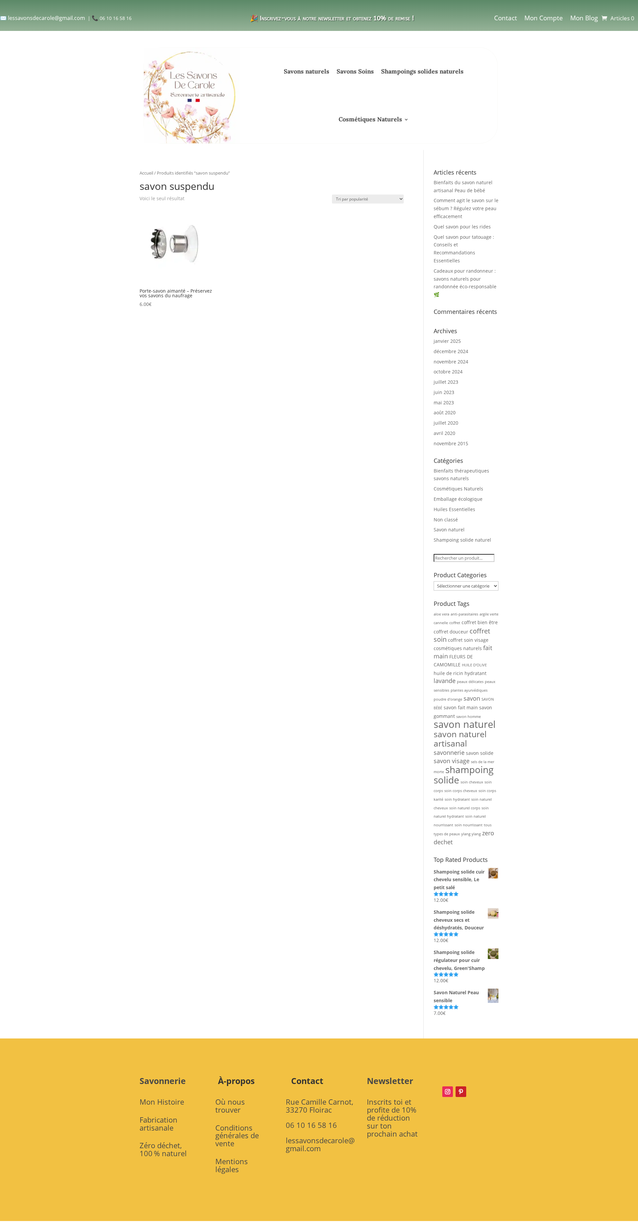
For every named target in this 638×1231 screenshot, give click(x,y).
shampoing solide (463, 774)
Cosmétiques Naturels (370, 119)
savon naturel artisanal (460, 738)
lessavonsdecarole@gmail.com (46, 18)
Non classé (446, 519)
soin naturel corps (464, 808)
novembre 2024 (451, 361)
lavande (445, 681)
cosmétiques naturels (458, 648)
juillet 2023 (446, 382)
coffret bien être (480, 622)
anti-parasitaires (464, 614)
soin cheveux (472, 782)
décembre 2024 (451, 351)
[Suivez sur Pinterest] (461, 1091)
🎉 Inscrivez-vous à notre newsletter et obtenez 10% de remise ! (332, 18)
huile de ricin (448, 673)
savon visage (452, 761)
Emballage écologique (458, 499)
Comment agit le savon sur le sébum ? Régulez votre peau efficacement (466, 208)
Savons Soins (355, 71)
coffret (454, 622)
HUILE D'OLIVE (474, 665)
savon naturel (464, 724)
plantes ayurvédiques (469, 690)
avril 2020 (444, 433)
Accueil (146, 173)
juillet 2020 (446, 423)
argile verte (488, 614)
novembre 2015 (451, 443)
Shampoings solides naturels (422, 71)
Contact (505, 18)
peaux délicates (470, 681)
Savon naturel (449, 529)
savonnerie (449, 752)
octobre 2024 (448, 371)
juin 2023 (444, 392)
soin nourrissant (468, 825)
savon (472, 698)
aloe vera (441, 614)
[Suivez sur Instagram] (447, 1091)
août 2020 (445, 412)
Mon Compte (543, 18)
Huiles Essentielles (454, 509)
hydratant (475, 673)
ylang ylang (471, 834)
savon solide (479, 753)
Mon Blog (584, 18)
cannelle (441, 622)
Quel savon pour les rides (462, 226)
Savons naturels (306, 71)
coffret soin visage (468, 640)
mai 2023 (444, 402)
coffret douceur (451, 631)
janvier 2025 (447, 341)
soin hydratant (457, 799)
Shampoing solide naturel (462, 540)
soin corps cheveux (460, 790)
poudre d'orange (448, 699)
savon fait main (461, 707)
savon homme (468, 716)
